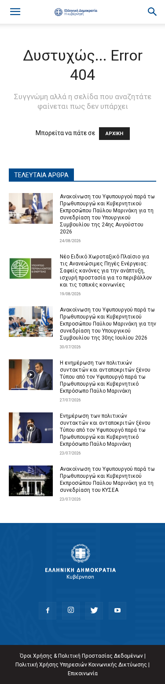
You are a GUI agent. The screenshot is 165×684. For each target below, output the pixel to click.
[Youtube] (117, 611)
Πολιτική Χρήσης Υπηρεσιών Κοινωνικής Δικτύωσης (81, 665)
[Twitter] (94, 611)
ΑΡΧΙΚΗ (114, 133)
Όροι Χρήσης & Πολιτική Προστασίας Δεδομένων (81, 656)
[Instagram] (71, 611)
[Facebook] (47, 611)
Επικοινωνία (83, 673)
